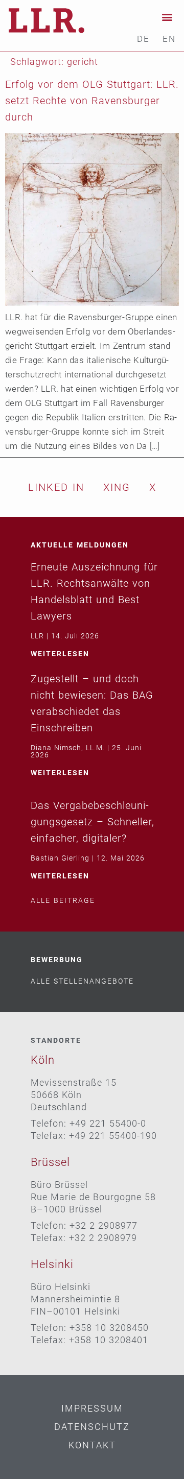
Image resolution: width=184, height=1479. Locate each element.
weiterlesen (60, 654)
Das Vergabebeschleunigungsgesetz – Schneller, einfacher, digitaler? (92, 821)
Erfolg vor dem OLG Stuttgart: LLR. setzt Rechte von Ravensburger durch (92, 100)
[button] (167, 16)
